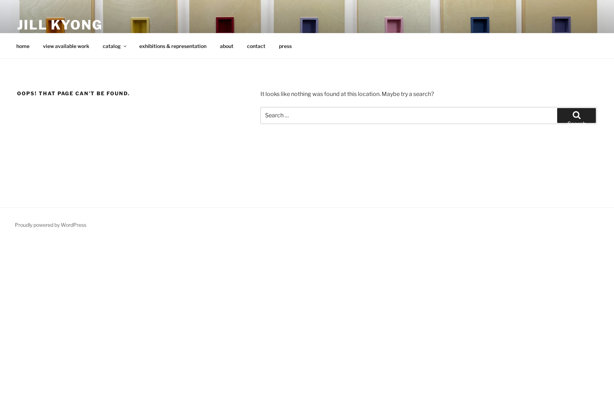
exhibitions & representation (172, 46)
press (285, 46)
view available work (66, 46)
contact (256, 46)
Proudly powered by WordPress (50, 225)
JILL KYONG (60, 25)
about (226, 46)
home (22, 46)
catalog (112, 46)
